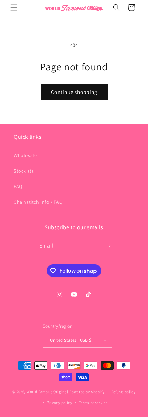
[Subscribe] (108, 246)
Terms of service (93, 402)
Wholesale (25, 155)
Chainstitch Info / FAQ (38, 202)
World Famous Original (47, 391)
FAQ (18, 186)
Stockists (24, 171)
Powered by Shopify (87, 391)
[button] (13, 7)
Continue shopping (74, 92)
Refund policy (123, 391)
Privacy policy (59, 402)
